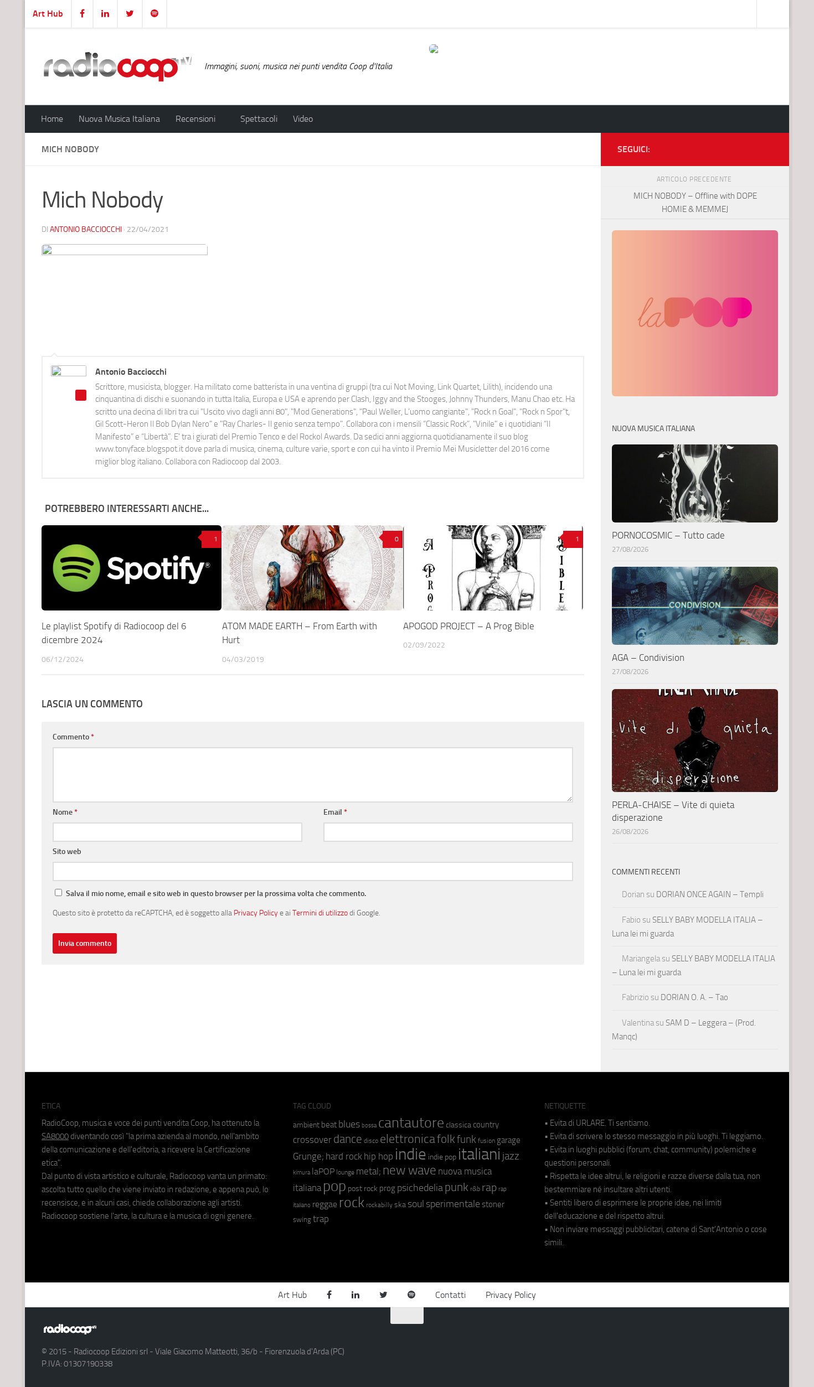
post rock (363, 1188)
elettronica (407, 1138)
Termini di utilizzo (320, 912)
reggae (324, 1204)
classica (458, 1125)
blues (349, 1124)
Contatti (450, 1295)
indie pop (442, 1157)
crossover (312, 1139)
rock (351, 1202)
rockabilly (379, 1205)
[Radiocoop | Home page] (117, 66)
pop (334, 1186)
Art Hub (48, 13)
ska (400, 1204)
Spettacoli (258, 118)
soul (416, 1204)
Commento (73, 737)
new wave (409, 1170)
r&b (475, 1188)
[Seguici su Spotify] (765, 147)
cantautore (411, 1122)
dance (347, 1139)
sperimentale (453, 1204)
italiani (479, 1154)
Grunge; (308, 1156)
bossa (369, 1125)
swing (302, 1219)
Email (335, 812)
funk (466, 1140)
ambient (306, 1125)
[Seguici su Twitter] (748, 147)
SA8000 (55, 1136)
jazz (510, 1156)
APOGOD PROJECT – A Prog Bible (468, 626)
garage (509, 1140)
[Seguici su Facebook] (712, 147)
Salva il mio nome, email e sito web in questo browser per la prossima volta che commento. (216, 893)
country (486, 1125)
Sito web (67, 851)
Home (52, 118)
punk (456, 1187)
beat (329, 1125)
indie (410, 1154)
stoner (493, 1204)
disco (371, 1141)
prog (387, 1188)
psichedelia (420, 1188)
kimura (301, 1172)
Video (303, 118)
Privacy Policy (256, 912)
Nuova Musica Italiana (119, 118)
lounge (345, 1172)
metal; (368, 1171)
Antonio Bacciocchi (86, 229)
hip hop (378, 1156)
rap (489, 1187)
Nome (65, 812)
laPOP (323, 1172)
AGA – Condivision (648, 657)
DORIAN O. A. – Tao (694, 997)
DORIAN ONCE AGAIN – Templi (710, 894)
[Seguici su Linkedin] (730, 147)
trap (321, 1218)
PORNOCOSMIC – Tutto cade (668, 535)
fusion (486, 1140)
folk (446, 1139)
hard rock (344, 1156)
